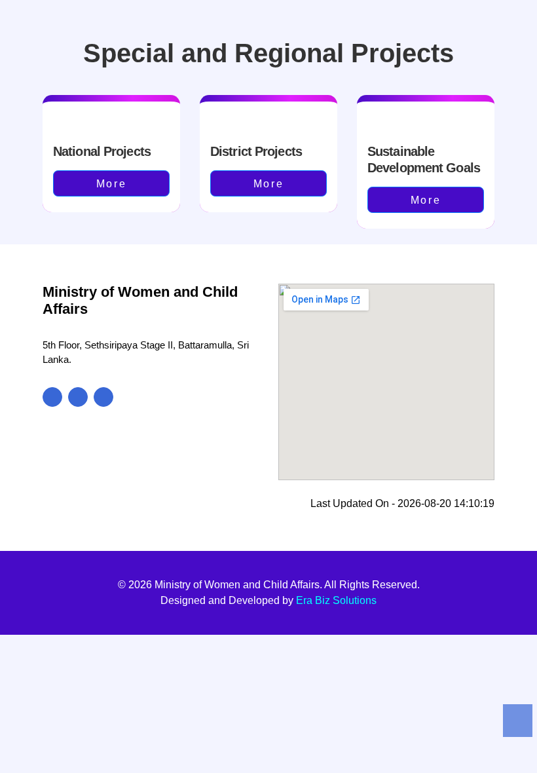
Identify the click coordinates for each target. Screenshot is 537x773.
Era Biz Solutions (336, 600)
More (111, 183)
